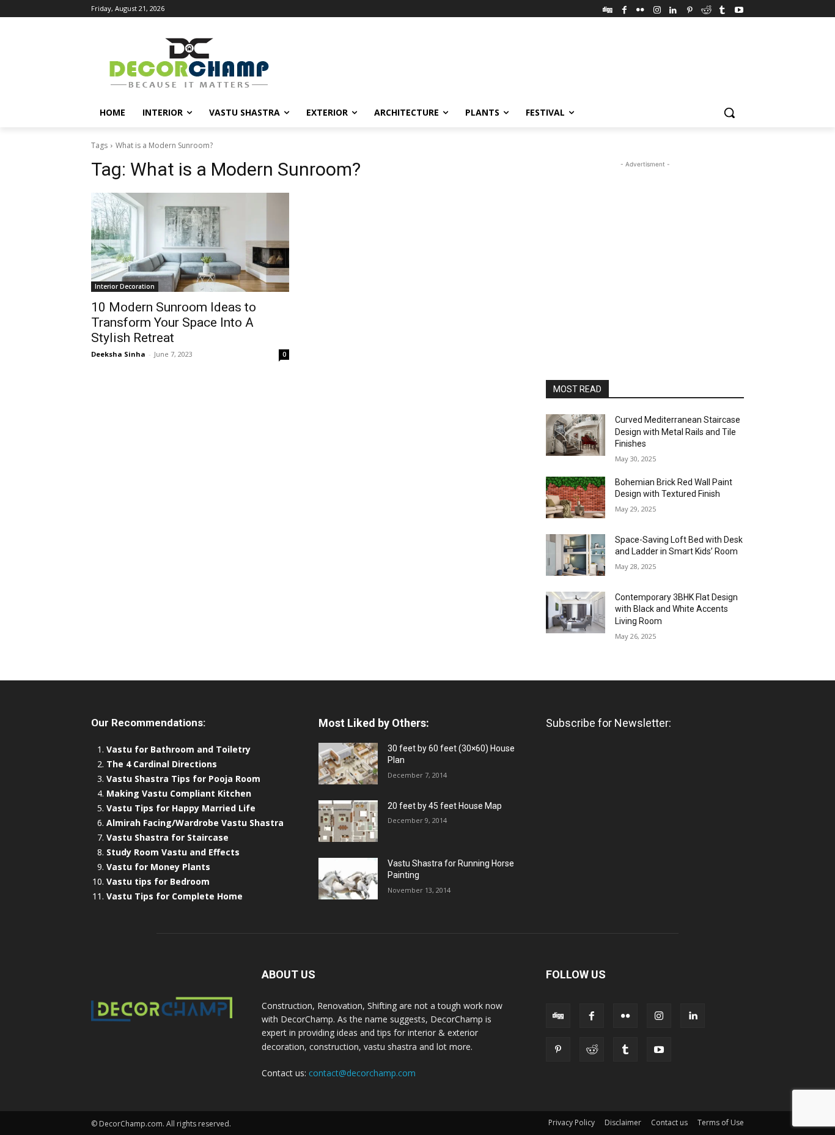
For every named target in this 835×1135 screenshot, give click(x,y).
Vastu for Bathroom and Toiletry (179, 749)
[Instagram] (657, 8)
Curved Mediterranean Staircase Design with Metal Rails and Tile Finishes (677, 431)
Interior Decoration (125, 286)
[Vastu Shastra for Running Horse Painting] (348, 878)
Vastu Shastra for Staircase (167, 837)
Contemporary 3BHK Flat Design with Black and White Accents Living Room (676, 609)
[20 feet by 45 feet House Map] (348, 821)
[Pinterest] (690, 8)
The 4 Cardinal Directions (161, 764)
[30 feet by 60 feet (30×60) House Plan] (348, 763)
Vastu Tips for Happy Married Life (181, 808)
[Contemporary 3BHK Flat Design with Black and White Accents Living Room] (575, 612)
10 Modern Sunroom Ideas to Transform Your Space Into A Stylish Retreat (173, 322)
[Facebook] (624, 8)
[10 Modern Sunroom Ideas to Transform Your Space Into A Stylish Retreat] (190, 242)
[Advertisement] (509, 61)
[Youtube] (739, 8)
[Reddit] (706, 8)
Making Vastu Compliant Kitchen (178, 793)
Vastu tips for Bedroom (158, 881)
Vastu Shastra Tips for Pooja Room (183, 778)
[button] (729, 112)
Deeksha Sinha (118, 354)
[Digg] (608, 8)
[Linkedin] (673, 8)
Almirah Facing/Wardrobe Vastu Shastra (195, 822)
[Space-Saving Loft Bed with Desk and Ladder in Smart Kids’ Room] (575, 555)
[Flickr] (640, 8)
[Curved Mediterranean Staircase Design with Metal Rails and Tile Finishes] (575, 435)
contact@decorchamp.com (362, 1073)
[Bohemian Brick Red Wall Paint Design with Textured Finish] (575, 497)
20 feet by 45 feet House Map (445, 806)
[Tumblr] (722, 8)
